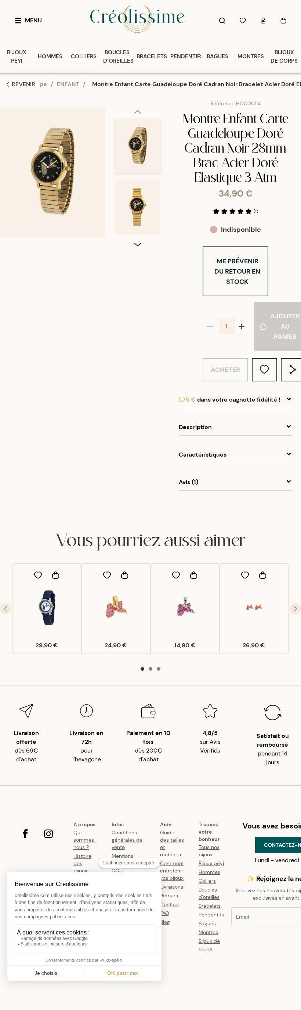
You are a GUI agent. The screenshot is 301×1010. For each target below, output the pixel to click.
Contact (169, 904)
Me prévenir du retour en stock (237, 271)
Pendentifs (211, 914)
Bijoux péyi (211, 863)
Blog (165, 922)
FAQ (164, 913)
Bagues (207, 923)
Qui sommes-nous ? (85, 839)
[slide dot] (142, 669)
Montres (208, 932)
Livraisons (171, 886)
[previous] (137, 113)
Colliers (207, 881)
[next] (137, 244)
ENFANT (68, 84)
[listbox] (137, 179)
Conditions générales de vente (127, 839)
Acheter (225, 369)
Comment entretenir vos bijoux (172, 870)
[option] (138, 148)
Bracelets (210, 906)
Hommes (209, 872)
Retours (169, 895)
